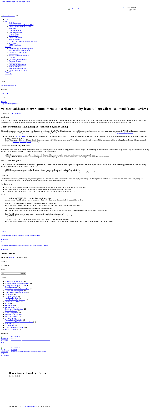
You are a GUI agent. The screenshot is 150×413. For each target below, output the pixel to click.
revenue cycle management (22, 142)
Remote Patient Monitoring (13, 320)
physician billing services (125, 133)
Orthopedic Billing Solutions (14, 309)
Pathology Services (11, 311)
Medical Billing (10, 305)
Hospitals (8, 303)
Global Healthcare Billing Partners (16, 292)
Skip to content (6, 2)
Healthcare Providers (11, 298)
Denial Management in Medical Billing (17, 289)
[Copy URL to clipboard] (20, 228)
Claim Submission (11, 287)
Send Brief (4, 93)
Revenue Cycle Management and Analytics (19, 322)
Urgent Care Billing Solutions (14, 327)
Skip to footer (25, 2)
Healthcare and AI (11, 296)
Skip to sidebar (16, 2)
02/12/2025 (14, 338)
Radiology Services (11, 316)
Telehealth (8, 324)
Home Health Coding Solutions (15, 300)
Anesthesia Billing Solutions (14, 281)
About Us (4, 102)
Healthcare (8, 294)
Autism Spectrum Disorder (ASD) (16, 285)
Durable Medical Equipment (14, 291)
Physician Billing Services (10, 103)
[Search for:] (10, 273)
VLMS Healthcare (11, 329)
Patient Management (11, 313)
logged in (12, 257)
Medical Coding (10, 307)
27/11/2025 (14, 350)
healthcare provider (20, 136)
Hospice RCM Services (12, 302)
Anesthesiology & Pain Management (17, 283)
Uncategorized (9, 325)
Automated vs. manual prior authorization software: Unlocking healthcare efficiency (30, 340)
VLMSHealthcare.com (29, 406)
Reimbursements (10, 318)
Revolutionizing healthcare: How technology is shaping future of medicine (28, 351)
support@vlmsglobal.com (9, 85)
